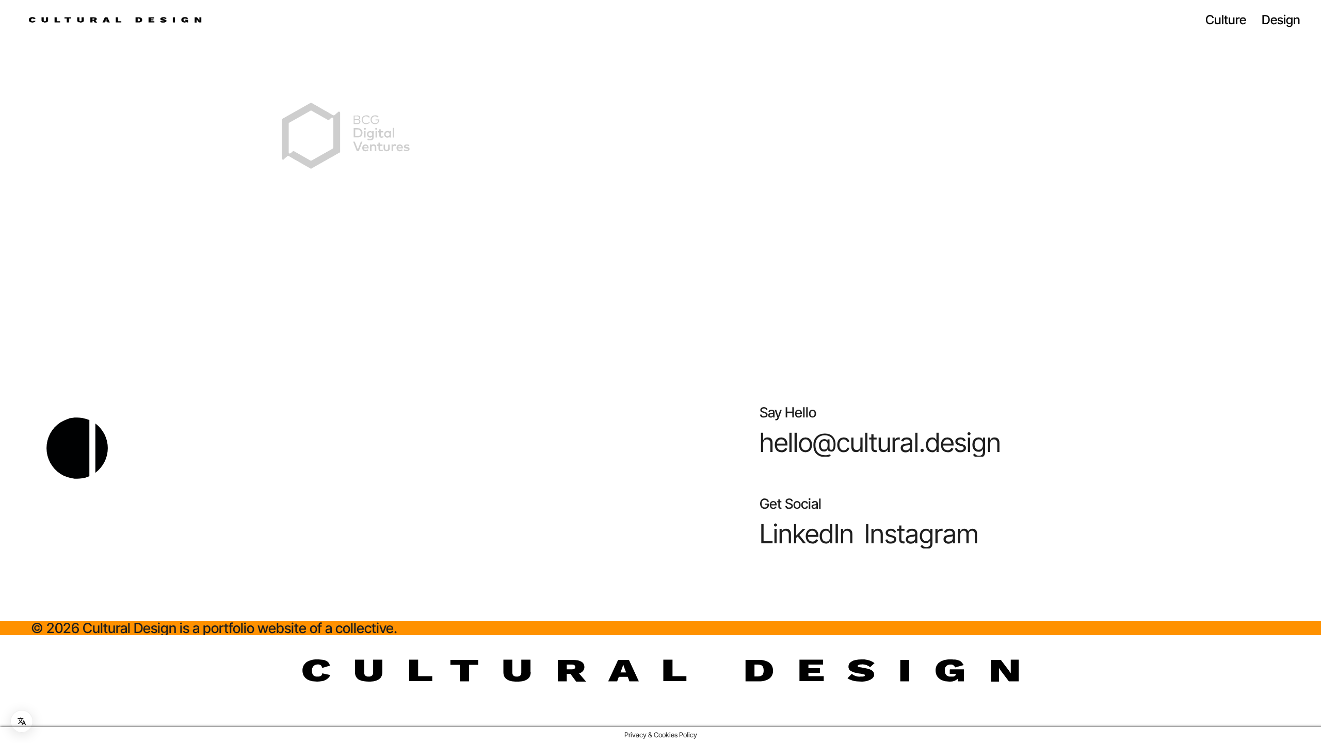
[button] (880, 442)
